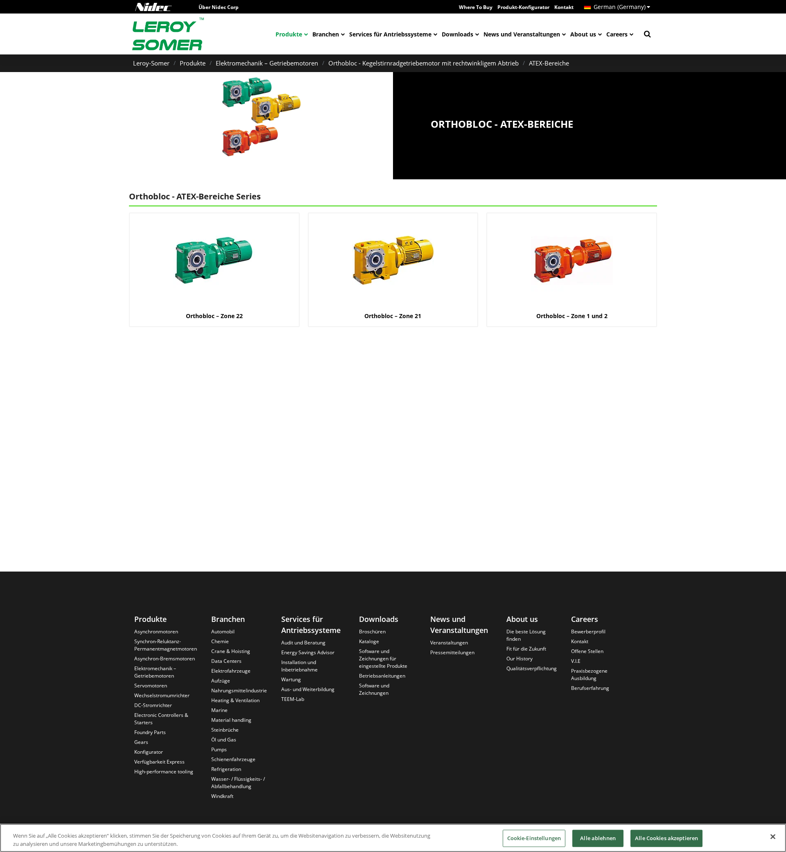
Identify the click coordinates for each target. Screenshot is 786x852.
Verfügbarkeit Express (159, 761)
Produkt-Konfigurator (523, 7)
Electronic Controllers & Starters (161, 719)
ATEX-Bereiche (549, 63)
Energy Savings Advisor (307, 652)
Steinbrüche (225, 729)
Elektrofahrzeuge (231, 670)
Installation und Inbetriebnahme (299, 666)
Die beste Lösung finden (526, 635)
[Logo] (153, 7)
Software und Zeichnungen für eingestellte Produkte (383, 658)
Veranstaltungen (449, 642)
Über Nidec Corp (219, 7)
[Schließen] (773, 837)
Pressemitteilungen (452, 652)
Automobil (223, 631)
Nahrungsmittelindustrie (239, 690)
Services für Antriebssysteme (390, 34)
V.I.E (575, 661)
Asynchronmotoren (156, 631)
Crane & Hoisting (230, 651)
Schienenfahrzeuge (233, 759)
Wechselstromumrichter (162, 695)
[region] (393, 838)
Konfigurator (148, 751)
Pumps (219, 749)
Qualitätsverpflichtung (531, 668)
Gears (141, 742)
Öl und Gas (223, 739)
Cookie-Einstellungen (534, 838)
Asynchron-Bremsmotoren (164, 658)
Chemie (220, 641)
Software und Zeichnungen (374, 689)
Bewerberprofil (588, 631)
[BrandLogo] (168, 34)
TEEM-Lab (292, 699)
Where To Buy (475, 7)
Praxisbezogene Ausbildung (589, 674)
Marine (219, 710)
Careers (617, 34)
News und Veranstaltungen (521, 34)
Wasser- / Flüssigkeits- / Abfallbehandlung (238, 782)
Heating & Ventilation (235, 700)
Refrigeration (226, 769)
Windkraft (222, 796)
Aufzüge (220, 680)
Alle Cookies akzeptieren (666, 838)
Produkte (289, 34)
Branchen (325, 34)
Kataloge (369, 641)
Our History (519, 658)
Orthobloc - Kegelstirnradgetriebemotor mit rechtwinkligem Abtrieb (423, 63)
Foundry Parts (150, 732)
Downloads (457, 34)
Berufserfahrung (590, 688)
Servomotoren (150, 685)
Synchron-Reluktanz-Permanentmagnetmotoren (165, 645)
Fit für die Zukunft (526, 648)
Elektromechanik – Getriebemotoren (267, 63)
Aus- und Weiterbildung (307, 689)
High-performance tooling (163, 771)
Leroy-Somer (151, 63)
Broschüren (372, 631)
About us (583, 34)
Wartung (291, 679)
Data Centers (226, 661)
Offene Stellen (587, 651)
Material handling (231, 719)
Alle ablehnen (598, 838)
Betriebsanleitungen (382, 675)
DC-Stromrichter (153, 705)
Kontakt (564, 7)
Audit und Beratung (303, 642)
